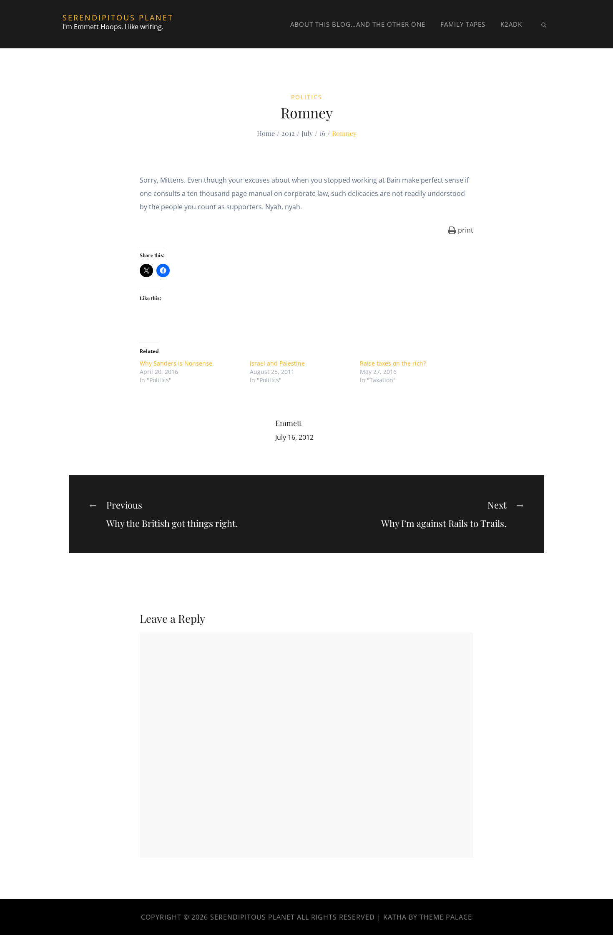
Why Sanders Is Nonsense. (177, 363)
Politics (306, 97)
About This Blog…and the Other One (357, 24)
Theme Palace (446, 917)
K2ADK (511, 24)
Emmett (288, 423)
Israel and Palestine (277, 363)
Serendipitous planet (118, 18)
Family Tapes (462, 24)
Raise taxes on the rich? (393, 363)
